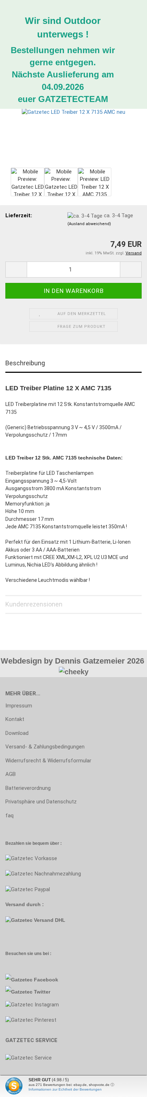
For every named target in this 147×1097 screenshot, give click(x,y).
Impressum (18, 705)
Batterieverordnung (28, 788)
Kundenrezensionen (33, 604)
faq (9, 815)
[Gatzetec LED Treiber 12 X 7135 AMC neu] (73, 112)
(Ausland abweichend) (89, 224)
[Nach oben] (19, 1086)
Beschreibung (25, 363)
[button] (16, 269)
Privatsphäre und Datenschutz (41, 801)
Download (17, 733)
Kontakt (14, 719)
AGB (10, 774)
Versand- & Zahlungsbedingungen (45, 746)
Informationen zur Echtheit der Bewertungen (65, 1089)
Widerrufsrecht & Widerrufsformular (48, 760)
